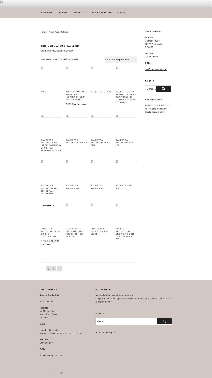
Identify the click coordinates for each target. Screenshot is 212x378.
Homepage (46, 12)
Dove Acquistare (101, 12)
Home (43, 31)
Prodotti (79, 12)
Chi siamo (63, 12)
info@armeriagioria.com (156, 69)
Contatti (122, 12)
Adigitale (112, 332)
